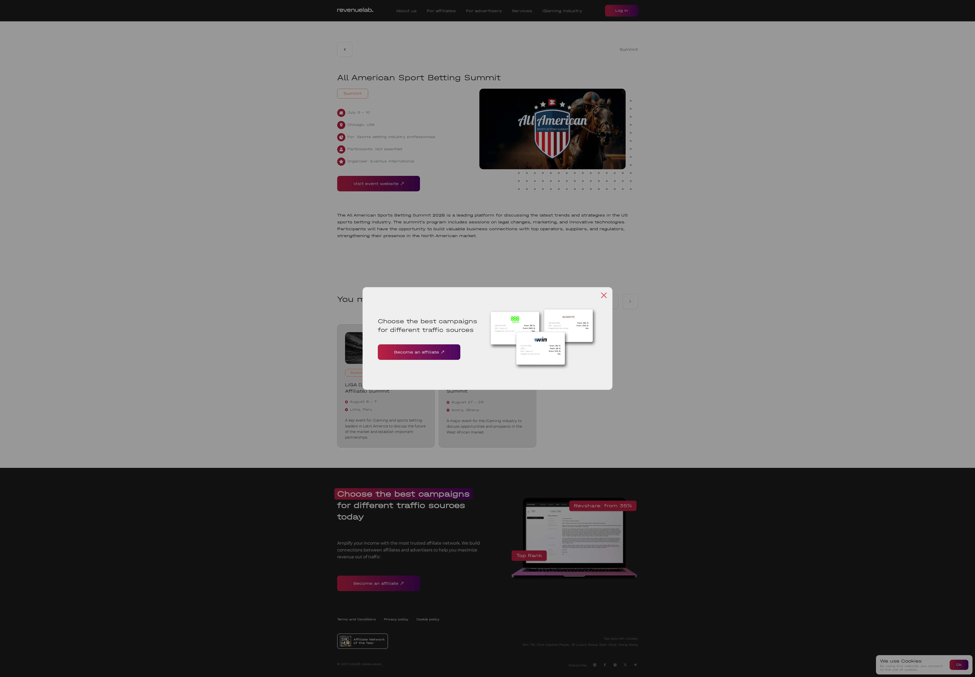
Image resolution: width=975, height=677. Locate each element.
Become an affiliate (416, 352)
